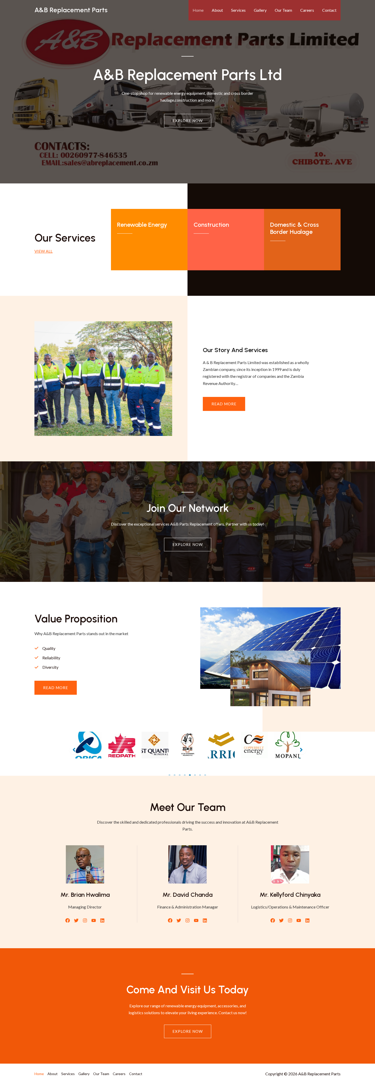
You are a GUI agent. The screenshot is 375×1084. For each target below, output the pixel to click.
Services (238, 10)
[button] (55, 688)
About (217, 10)
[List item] (67, 920)
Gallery (260, 10)
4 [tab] (185, 775)
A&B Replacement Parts (70, 10)
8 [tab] (205, 775)
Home (198, 10)
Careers (307, 10)
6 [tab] (195, 775)
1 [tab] (169, 775)
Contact (329, 10)
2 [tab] (174, 775)
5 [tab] (190, 775)
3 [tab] (179, 775)
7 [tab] (200, 775)
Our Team (283, 10)
